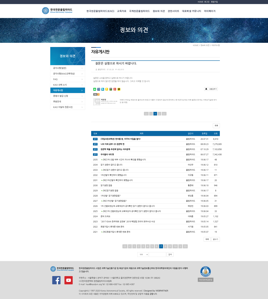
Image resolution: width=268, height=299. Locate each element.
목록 (216, 126)
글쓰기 (215, 239)
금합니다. (153, 294)
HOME (200, 2)
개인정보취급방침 (205, 280)
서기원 (190, 227)
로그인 (206, 2)
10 (175, 246)
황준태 (190, 185)
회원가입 (214, 2)
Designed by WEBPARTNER (156, 291)
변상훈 (190, 196)
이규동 (190, 175)
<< (125, 246)
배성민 (190, 206)
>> (185, 246)
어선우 (190, 165)
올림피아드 (190, 159)
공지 (95, 139)
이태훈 (190, 216)
